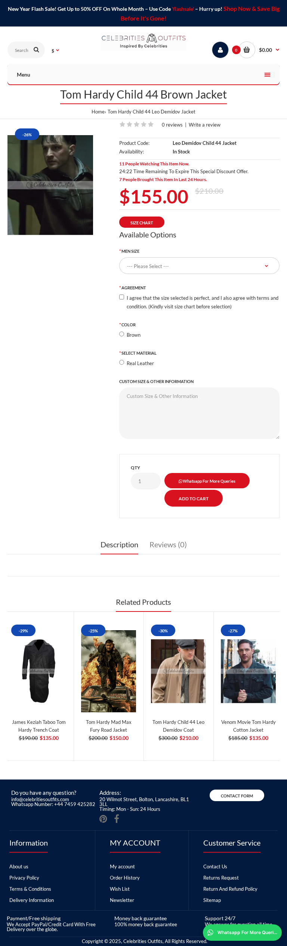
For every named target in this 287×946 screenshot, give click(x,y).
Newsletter (122, 900)
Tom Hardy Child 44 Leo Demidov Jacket (151, 112)
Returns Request (221, 878)
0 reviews (172, 125)
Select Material (139, 353)
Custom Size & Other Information (156, 381)
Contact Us (215, 866)
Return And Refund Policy (230, 889)
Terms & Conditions (30, 889)
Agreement (133, 287)
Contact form (237, 795)
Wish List (120, 889)
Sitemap (212, 900)
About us (18, 866)
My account (122, 866)
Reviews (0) (168, 544)
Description (119, 544)
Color (128, 324)
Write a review (204, 125)
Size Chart (141, 222)
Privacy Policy (24, 878)
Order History (125, 878)
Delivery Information (31, 900)
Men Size (130, 251)
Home (98, 112)
